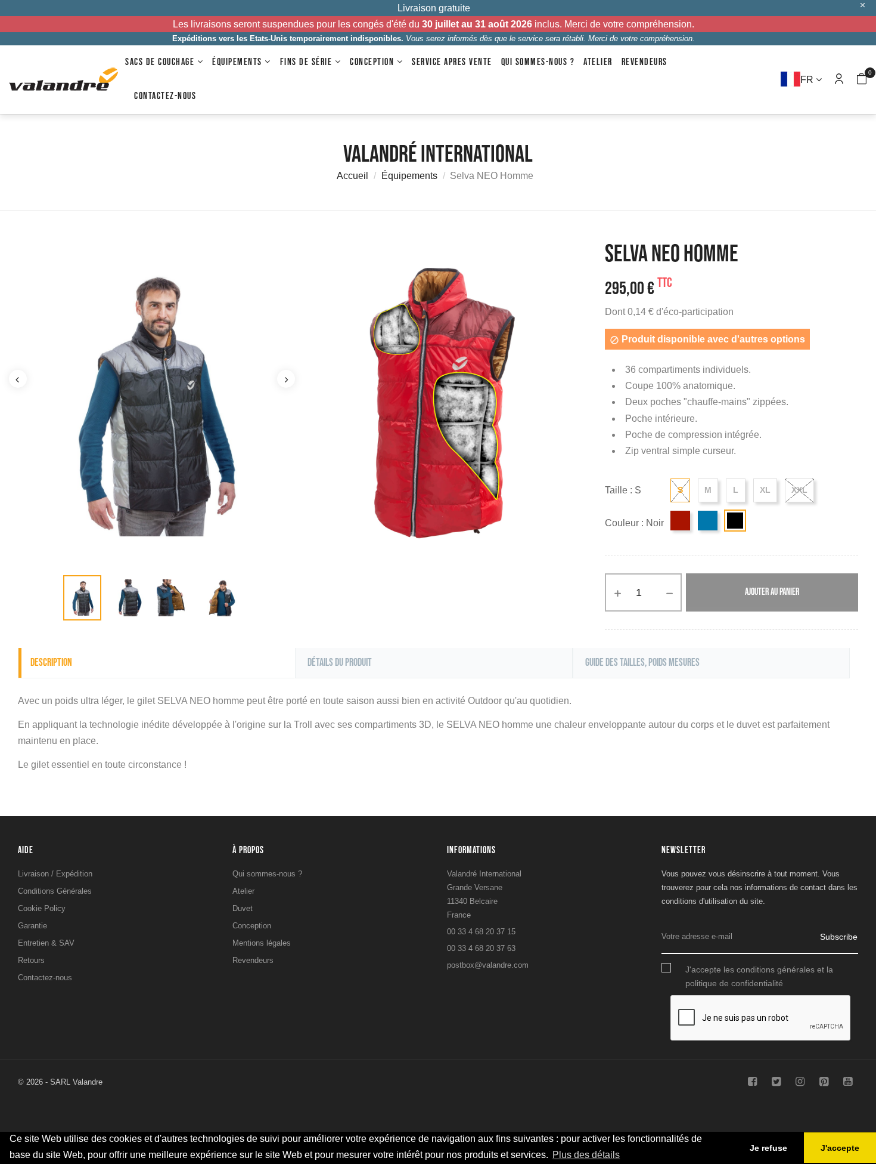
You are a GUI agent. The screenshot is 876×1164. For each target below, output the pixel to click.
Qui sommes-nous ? (267, 873)
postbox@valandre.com (488, 965)
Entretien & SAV (46, 942)
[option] (82, 597)
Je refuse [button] (768, 1148)
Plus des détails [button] (586, 1155)
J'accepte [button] (840, 1148)
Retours (31, 960)
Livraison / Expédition (55, 873)
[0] (861, 80)
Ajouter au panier (772, 592)
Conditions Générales (55, 891)
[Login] (839, 79)
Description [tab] (51, 662)
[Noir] (735, 520)
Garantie (32, 925)
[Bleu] (707, 520)
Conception (251, 925)
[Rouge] (680, 520)
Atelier (243, 891)
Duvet (242, 908)
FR (808, 80)
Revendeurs (253, 960)
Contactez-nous (45, 977)
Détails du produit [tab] (339, 662)
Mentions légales (261, 942)
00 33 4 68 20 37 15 (481, 931)
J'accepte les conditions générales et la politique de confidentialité (759, 976)
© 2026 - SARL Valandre (60, 1081)
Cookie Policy (42, 908)
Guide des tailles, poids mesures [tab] (642, 662)
